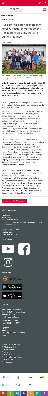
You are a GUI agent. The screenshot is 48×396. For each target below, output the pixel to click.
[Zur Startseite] (21, 9)
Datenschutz (6, 330)
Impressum (6, 335)
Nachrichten (7, 15)
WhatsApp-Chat (10, 347)
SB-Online (10, 349)
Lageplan (5, 327)
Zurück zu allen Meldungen (14, 201)
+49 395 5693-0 (14, 320)
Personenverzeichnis (12, 344)
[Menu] (44, 9)
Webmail (9, 359)
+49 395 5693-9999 (12, 323)
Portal (8, 354)
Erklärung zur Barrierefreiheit (13, 332)
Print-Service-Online (14, 357)
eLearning (8, 352)
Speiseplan (10, 362)
